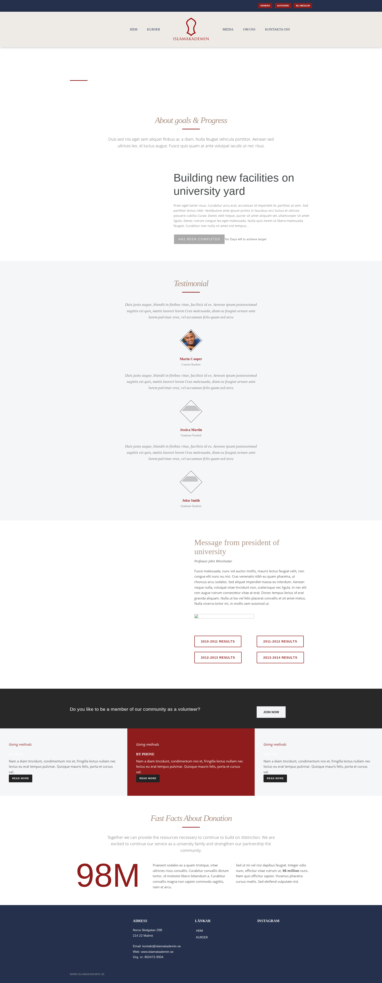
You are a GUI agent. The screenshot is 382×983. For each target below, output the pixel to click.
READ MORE (20, 778)
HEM (133, 29)
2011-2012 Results (280, 641)
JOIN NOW (271, 712)
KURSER (153, 29)
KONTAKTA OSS (277, 29)
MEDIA (228, 29)
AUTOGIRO (283, 5)
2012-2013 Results (218, 657)
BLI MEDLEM (303, 5)
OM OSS (249, 29)
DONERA (265, 5)
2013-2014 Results (280, 657)
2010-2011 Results (218, 641)
